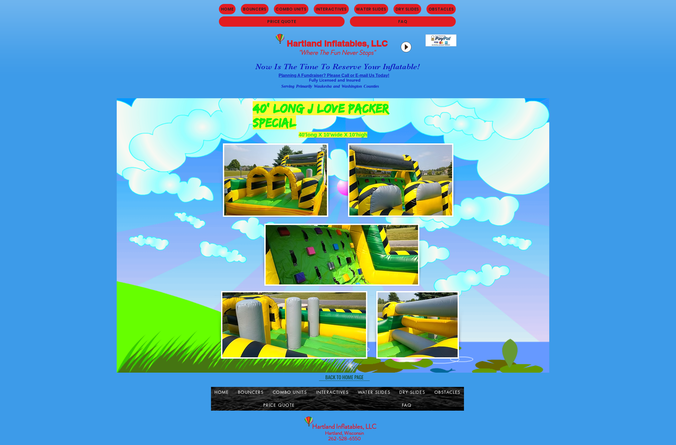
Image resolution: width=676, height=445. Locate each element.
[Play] (406, 47)
